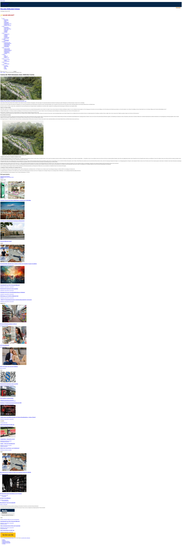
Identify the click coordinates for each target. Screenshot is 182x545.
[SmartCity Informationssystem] (178, 8)
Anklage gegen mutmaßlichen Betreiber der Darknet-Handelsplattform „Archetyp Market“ (18, 417)
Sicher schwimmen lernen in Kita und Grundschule (10, 525)
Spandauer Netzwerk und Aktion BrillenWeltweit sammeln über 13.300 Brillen (15, 200)
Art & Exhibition (6, 63)
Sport (5, 67)
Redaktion (1, 101)
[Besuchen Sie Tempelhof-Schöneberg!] (7, 15)
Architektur (6, 34)
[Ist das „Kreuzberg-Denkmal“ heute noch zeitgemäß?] (5, 500)
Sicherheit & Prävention (7, 23)
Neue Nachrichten (7, 59)
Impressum (4, 540)
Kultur (3, 62)
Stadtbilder (5, 31)
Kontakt (3, 539)
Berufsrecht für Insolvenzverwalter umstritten (9, 288)
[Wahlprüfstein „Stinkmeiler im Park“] (8, 437)
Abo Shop (3, 543)
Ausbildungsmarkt (7, 52)
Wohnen (5, 60)
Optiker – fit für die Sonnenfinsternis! (7, 443)
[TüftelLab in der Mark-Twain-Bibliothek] (4, 496)
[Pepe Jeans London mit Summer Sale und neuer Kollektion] (14, 364)
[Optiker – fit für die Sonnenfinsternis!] (14, 343)
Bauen (3, 33)
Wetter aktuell (6, 20)
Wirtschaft (3, 39)
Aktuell (3, 18)
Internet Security (6, 24)
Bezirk (3, 26)
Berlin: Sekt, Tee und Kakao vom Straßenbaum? (9, 448)
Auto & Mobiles (6, 57)
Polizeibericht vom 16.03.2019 (5, 176)
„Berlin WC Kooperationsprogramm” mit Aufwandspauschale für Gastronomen (16, 299)
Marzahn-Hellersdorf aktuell (5, 241)
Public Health (6, 66)
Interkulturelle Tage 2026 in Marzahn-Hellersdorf (10, 285)
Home (1, 72)
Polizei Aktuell (6, 29)
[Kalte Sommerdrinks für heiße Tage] (3, 422)
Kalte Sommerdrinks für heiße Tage (7, 424)
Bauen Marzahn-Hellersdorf (20, 101)
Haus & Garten (6, 38)
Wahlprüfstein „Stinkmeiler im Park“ (7, 439)
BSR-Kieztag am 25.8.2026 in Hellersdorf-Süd (9, 296)
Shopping (3, 41)
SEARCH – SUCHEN (7, 25)
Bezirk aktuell (6, 27)
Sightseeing (6, 30)
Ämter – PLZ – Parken (7, 28)
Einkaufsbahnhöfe (7, 44)
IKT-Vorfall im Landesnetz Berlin (6, 398)
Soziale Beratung (6, 61)
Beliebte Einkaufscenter (7, 43)
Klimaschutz (6, 56)
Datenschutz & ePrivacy (6, 541)
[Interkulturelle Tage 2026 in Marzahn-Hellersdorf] (12, 283)
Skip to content (2, 0)
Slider (25, 101)
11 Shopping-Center (7, 42)
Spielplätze (5, 36)
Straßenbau (6, 35)
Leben (3, 64)
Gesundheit (6, 65)
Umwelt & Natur (6, 37)
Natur (5, 55)
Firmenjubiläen (6, 40)
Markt (3, 47)
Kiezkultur (5, 32)
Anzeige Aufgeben (7, 48)
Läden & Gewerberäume (8, 50)
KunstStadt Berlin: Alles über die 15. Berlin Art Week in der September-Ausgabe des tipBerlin (18, 263)
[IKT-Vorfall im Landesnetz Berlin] (8, 396)
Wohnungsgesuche (7, 49)
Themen (3, 54)
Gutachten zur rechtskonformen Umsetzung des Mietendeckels (12, 220)
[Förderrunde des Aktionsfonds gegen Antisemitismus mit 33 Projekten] (14, 491)
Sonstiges (5, 53)
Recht (3, 58)
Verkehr (5, 21)
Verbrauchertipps (6, 46)
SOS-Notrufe (6, 19)
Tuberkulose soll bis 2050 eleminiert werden (7, 177)
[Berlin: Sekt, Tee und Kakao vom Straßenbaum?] (3, 446)
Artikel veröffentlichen (5, 3)
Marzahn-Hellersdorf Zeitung (10, 9)
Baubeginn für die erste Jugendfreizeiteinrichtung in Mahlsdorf (12, 292)
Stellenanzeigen (6, 51)
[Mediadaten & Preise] (7, 515)
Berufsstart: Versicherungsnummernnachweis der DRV (11, 402)
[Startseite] (2, 17)
